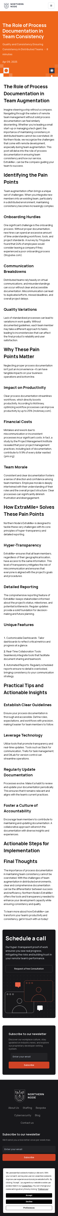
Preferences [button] (43, 1189)
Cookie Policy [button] (27, 1186)
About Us (13, 1108)
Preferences (29, 1208)
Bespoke (41, 1108)
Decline (29, 1202)
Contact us (27, 1122)
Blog (37, 1115)
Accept (29, 1195)
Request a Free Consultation (29, 968)
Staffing (27, 1108)
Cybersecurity (22, 1115)
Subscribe (29, 1065)
